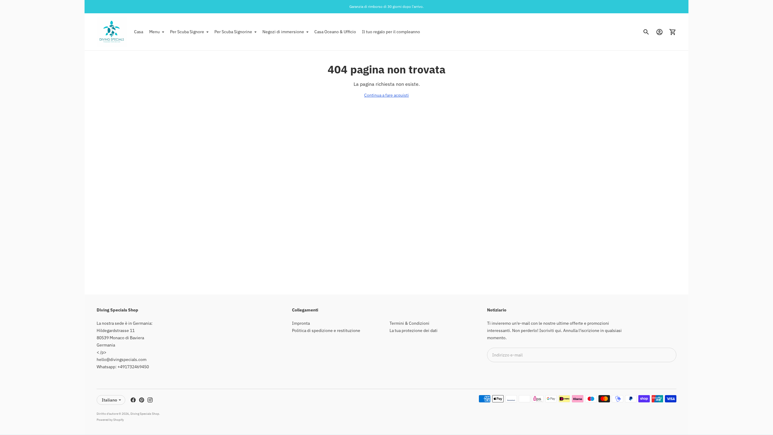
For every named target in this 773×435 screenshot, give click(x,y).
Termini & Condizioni (409, 323)
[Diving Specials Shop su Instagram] (150, 400)
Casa (138, 31)
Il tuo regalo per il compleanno (391, 31)
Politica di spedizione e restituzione (326, 330)
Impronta (301, 323)
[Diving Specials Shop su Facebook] (133, 400)
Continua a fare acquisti (386, 95)
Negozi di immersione (283, 31)
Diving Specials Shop (144, 414)
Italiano (109, 400)
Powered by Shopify (110, 420)
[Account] (659, 32)
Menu (154, 31)
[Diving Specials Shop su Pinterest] (142, 400)
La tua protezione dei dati (414, 330)
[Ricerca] (646, 32)
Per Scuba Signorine (233, 31)
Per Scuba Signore (187, 31)
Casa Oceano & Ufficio (335, 31)
